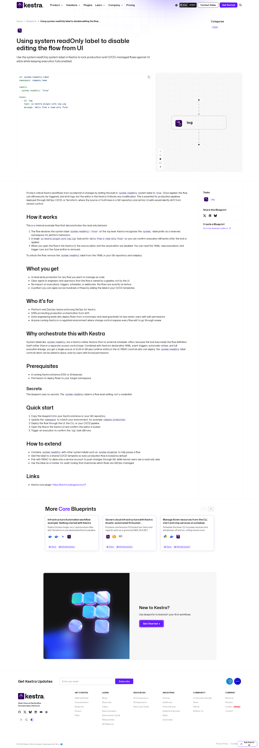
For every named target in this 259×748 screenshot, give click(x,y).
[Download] (160, 167)
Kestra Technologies (33, 744)
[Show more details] (160, 159)
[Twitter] (24, 712)
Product (55, 5)
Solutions (71, 5)
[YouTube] (41, 712)
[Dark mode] (26, 719)
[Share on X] (204, 215)
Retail (165, 715)
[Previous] (204, 508)
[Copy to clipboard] (148, 77)
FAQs (77, 715)
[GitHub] (19, 712)
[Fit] (160, 163)
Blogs (104, 698)
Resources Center (141, 706)
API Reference (108, 724)
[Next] (211, 508)
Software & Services (171, 711)
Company (114, 5)
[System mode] (32, 719)
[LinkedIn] (35, 712)
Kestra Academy (109, 711)
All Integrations (140, 702)
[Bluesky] (30, 712)
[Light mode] (21, 719)
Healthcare (167, 702)
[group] (199, 100)
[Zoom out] (160, 155)
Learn (98, 5)
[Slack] (176, 5)
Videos (105, 706)
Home (20, 21)
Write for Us (198, 711)
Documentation (82, 702)
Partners (229, 702)
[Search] (240, 5)
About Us (229, 698)
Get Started (150, 623)
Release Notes (108, 719)
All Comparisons (140, 698)
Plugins (78, 711)
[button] (88, 5)
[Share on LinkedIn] (209, 215)
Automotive (168, 719)
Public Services (169, 706)
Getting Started (81, 698)
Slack (195, 702)
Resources (107, 702)
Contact (229, 711)
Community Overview (202, 698)
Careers (232, 706)
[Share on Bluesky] (215, 215)
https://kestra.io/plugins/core (68, 484)
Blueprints (31, 21)
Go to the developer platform (215, 228)
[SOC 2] (229, 681)
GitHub (196, 706)
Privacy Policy (222, 743)
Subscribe (124, 681)
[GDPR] (237, 681)
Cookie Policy (236, 743)
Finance (166, 698)
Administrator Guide (111, 715)
